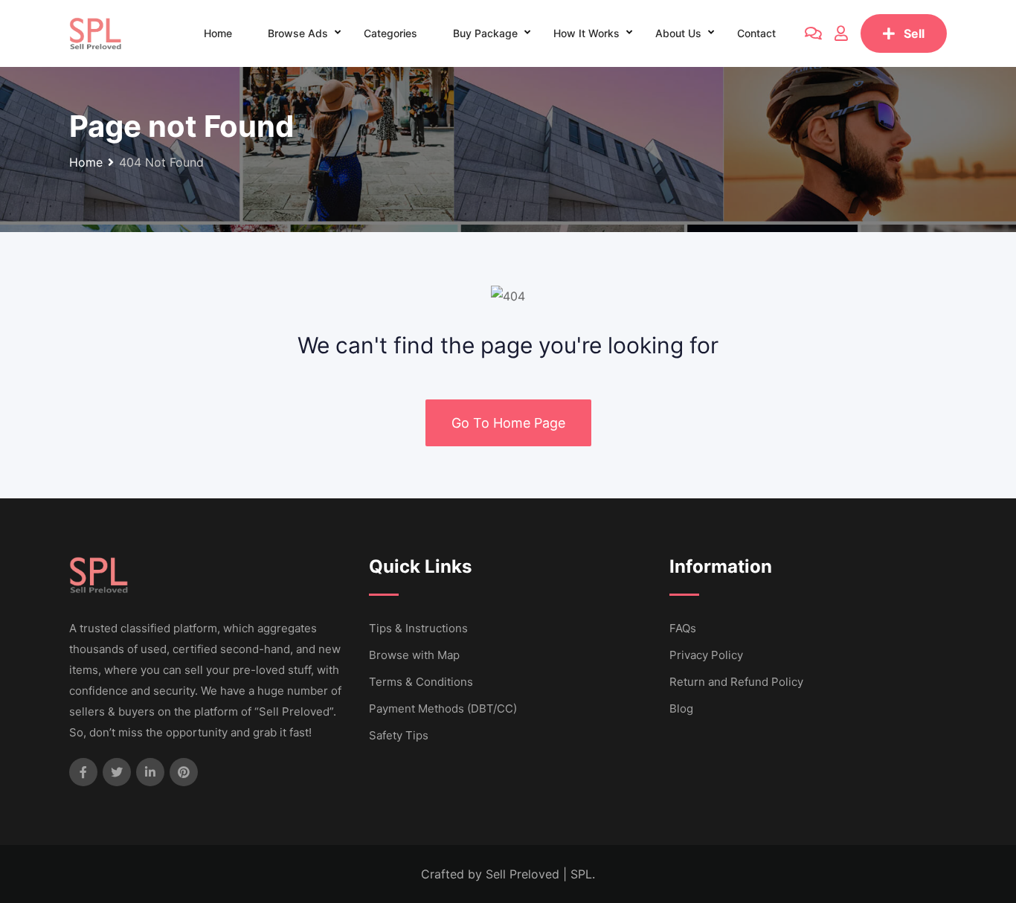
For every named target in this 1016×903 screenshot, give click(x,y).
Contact (756, 33)
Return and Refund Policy (736, 682)
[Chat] (813, 33)
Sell (914, 33)
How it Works (586, 33)
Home (218, 33)
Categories (390, 33)
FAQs (682, 628)
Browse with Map (414, 655)
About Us (678, 33)
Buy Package (485, 33)
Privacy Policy (706, 655)
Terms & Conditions (421, 682)
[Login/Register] (841, 33)
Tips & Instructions (418, 628)
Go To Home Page (508, 423)
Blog (681, 708)
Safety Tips (398, 735)
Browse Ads (298, 33)
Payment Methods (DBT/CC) (443, 708)
